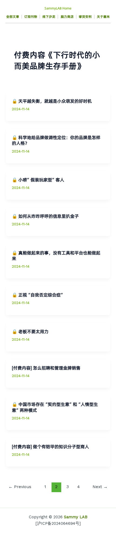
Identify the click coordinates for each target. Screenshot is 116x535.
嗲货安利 (85, 16)
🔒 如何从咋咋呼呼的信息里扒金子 (45, 216)
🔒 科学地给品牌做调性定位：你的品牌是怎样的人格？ (56, 140)
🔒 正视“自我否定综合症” (38, 295)
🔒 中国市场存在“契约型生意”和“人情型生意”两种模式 (55, 407)
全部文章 (12, 16)
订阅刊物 (30, 16)
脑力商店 (67, 16)
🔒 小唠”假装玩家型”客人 (38, 180)
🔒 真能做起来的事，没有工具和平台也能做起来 (56, 256)
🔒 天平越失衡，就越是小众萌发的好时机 (52, 101)
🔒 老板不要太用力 (30, 332)
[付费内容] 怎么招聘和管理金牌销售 (46, 368)
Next (100, 486)
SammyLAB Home (58, 8)
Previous (19, 486)
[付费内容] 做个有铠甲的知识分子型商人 (50, 447)
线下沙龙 (48, 16)
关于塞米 (103, 16)
